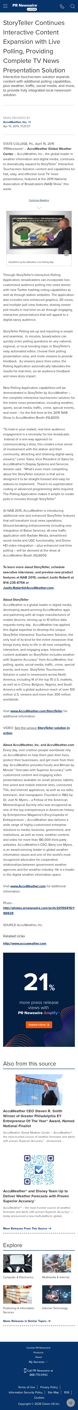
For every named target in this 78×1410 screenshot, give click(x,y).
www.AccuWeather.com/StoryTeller (36, 711)
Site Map (53, 1392)
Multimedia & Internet (55, 1277)
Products (38, 1352)
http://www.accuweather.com (24, 943)
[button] (39, 232)
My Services (37, 1362)
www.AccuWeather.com (28, 886)
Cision (46, 1404)
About (38, 1357)
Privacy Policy (49, 1387)
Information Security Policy (26, 1392)
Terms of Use (26, 1387)
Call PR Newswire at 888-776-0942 (39, 1372)
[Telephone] (62, 6)
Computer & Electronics (18, 1277)
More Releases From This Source (25, 1228)
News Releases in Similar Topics (25, 1321)
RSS (66, 1392)
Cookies (39, 1397)
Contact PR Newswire (38, 1347)
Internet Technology (55, 1308)
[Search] (72, 6)
